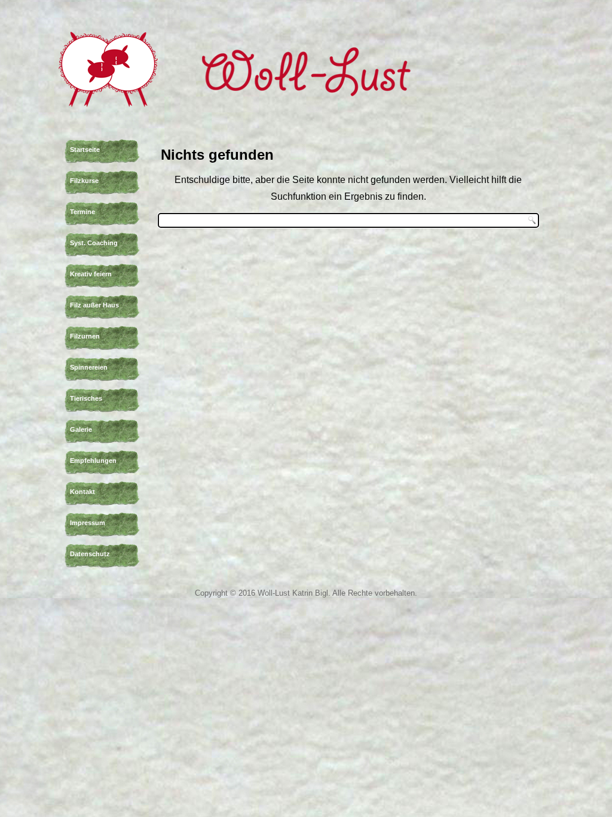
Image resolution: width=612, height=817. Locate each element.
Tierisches (86, 398)
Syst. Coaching (94, 242)
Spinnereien (89, 367)
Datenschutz (90, 553)
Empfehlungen (93, 460)
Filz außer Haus (94, 305)
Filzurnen (85, 336)
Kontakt (82, 491)
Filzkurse (84, 180)
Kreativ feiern (91, 274)
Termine (82, 211)
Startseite (85, 149)
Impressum (87, 522)
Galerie (81, 429)
